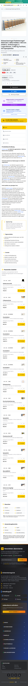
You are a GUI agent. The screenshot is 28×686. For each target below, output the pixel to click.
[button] (11, 39)
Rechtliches (7, 143)
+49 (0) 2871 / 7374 (7, 585)
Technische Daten (8, 131)
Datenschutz (6, 563)
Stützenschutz (6, 384)
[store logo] (11, 5)
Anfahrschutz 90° (7, 283)
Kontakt (3, 666)
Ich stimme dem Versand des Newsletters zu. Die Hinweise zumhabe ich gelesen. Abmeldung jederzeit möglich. (15, 563)
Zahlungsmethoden (17, 668)
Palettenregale (9, 188)
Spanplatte (6, 418)
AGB (3, 665)
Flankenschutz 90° (8, 436)
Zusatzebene (6, 317)
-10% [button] (4, 72)
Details (6, 127)
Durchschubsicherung (8, 401)
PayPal (15, 91)
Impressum (16, 665)
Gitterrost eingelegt (8, 488)
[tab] (14, 120)
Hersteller (6, 139)
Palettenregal (5, 149)
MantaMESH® (6, 471)
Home (2, 9)
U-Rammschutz (7, 300)
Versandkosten (7, 135)
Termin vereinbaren (13, 611)
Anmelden (21, 559)
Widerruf (3, 668)
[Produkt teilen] (26, 57)
